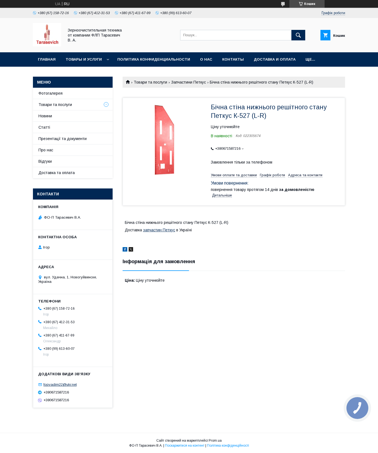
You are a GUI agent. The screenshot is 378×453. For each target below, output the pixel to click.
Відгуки (45, 161)
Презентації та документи (62, 138)
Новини (45, 116)
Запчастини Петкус (188, 82)
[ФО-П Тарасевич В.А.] (47, 45)
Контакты (233, 59)
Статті (44, 127)
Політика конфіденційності (228, 445)
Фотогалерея (50, 93)
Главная (47, 59)
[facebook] (125, 250)
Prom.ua (215, 440)
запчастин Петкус (159, 230)
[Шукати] (298, 35)
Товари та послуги (150, 82)
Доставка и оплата (275, 59)
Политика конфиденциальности (153, 59)
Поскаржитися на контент (184, 445)
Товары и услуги (84, 59)
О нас (206, 59)
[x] (131, 250)
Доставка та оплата (56, 172)
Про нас (45, 150)
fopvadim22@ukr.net (60, 384)
